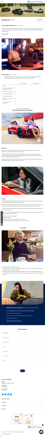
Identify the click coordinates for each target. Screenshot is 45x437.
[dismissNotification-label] (42, 425)
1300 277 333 (4, 390)
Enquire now (4, 33)
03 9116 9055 (4, 386)
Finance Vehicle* (6, 337)
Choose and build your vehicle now (13, 320)
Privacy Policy (19, 431)
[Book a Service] (2, 220)
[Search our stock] (2, 217)
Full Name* (5, 346)
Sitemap (23, 431)
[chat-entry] (41, 432)
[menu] (2, 1)
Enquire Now (39, 19)
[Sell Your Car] (2, 222)
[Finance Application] (2, 215)
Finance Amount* (6, 342)
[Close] (2, 224)
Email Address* (5, 351)
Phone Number (5, 356)
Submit (22, 370)
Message (4, 360)
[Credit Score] (2, 212)
